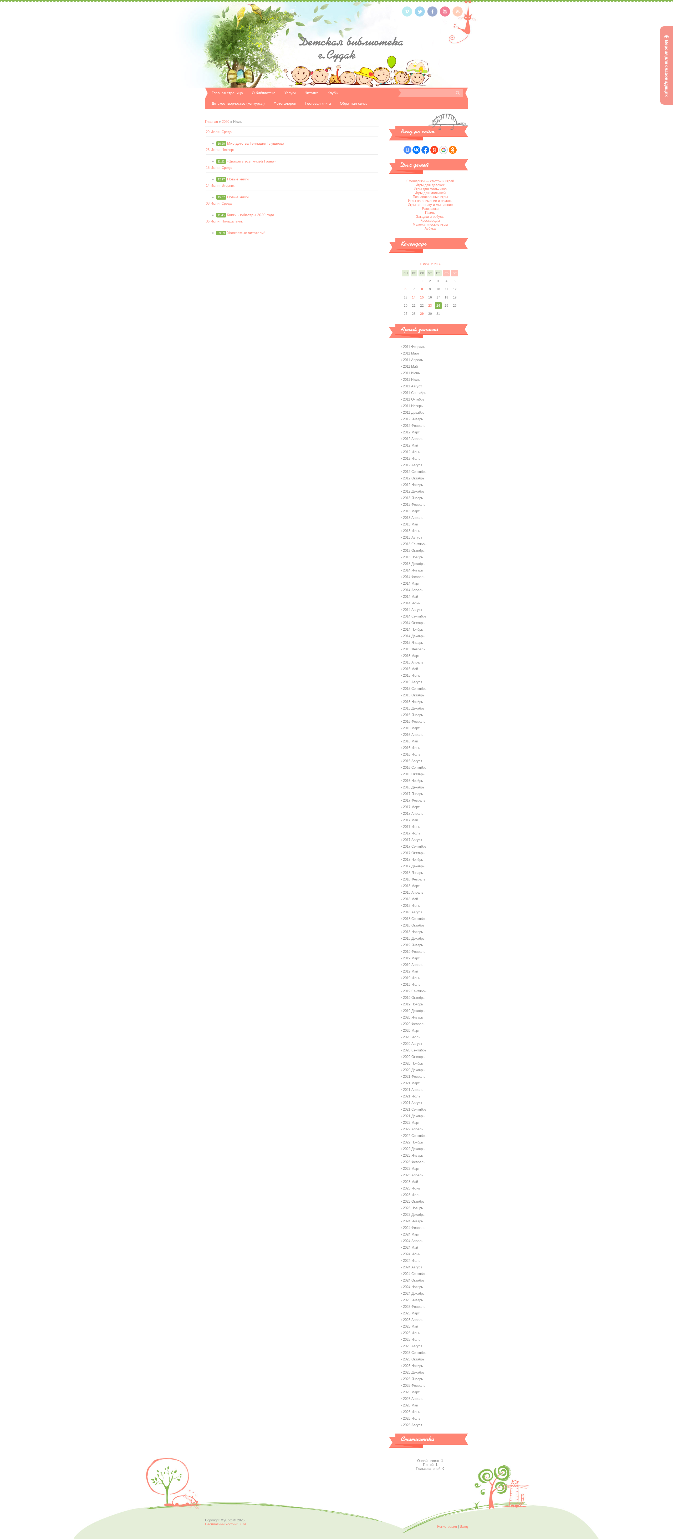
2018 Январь (413, 873)
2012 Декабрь (414, 491)
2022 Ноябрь (413, 1142)
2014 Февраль (414, 577)
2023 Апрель (413, 1175)
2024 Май (410, 1247)
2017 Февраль (414, 800)
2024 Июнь (411, 1254)
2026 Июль (411, 1418)
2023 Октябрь (414, 1201)
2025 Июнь (411, 1333)
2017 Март (411, 807)
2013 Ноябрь (413, 557)
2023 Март (411, 1169)
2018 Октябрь (414, 925)
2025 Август (412, 1346)
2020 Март (411, 1030)
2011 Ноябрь (413, 406)
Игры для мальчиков (430, 189)
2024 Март (411, 1234)
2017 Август (412, 840)
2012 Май (410, 445)
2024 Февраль (414, 1228)
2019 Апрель (413, 965)
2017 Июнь (411, 827)
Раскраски (430, 209)
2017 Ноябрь (413, 860)
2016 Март (411, 728)
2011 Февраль (414, 347)
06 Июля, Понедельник (224, 221)
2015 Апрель (413, 662)
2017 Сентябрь (414, 846)
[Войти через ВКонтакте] (416, 150)
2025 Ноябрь (413, 1366)
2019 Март (411, 958)
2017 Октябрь (414, 853)
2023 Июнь (411, 1188)
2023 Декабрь (414, 1215)
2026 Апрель (413, 1399)
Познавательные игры (430, 197)
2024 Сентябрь (414, 1274)
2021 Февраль (414, 1077)
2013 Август (412, 537)
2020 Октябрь (414, 1057)
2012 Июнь (411, 452)
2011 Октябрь (413, 399)
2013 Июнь (411, 531)
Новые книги (238, 179)
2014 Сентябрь (414, 616)
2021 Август (412, 1103)
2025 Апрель (413, 1320)
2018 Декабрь (414, 938)
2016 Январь (413, 715)
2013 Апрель (413, 518)
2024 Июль (411, 1261)
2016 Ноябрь (413, 781)
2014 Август (412, 610)
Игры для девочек (430, 185)
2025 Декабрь (414, 1372)
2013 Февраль (414, 505)
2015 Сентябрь (414, 689)
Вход (464, 1526)
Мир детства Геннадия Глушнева (255, 143)
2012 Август (412, 465)
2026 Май (410, 1405)
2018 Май (410, 899)
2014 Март (411, 583)
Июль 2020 (430, 264)
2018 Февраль (414, 879)
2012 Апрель (413, 439)
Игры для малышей (430, 193)
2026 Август (412, 1425)
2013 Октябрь (414, 551)
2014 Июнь (411, 603)
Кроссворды (430, 220)
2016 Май (410, 741)
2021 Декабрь (414, 1116)
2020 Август (412, 1044)
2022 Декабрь (414, 1149)
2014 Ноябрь (413, 629)
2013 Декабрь (414, 564)
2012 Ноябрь (413, 485)
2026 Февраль (414, 1386)
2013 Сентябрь (414, 544)
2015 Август (412, 682)
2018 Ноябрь (413, 932)
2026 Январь (413, 1379)
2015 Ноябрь (413, 702)
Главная (211, 122)
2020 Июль (411, 1037)
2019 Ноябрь (413, 1004)
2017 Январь (413, 794)
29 (422, 314)
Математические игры (430, 224)
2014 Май (410, 597)
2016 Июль (411, 754)
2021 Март (411, 1083)
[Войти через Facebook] (425, 150)
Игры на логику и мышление (430, 205)
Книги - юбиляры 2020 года (250, 215)
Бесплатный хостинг (221, 1524)
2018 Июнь (411, 906)
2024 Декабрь (414, 1293)
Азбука (430, 228)
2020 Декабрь (414, 1070)
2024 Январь (413, 1221)
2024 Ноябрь (413, 1287)
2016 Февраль (414, 721)
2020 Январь (413, 1017)
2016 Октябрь (414, 774)
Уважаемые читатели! (246, 233)
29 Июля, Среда (219, 132)
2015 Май (410, 669)
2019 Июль (411, 984)
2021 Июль (411, 1096)
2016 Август (412, 761)
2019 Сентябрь (414, 991)
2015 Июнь (411, 675)
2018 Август (412, 912)
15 (422, 297)
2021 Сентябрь (414, 1109)
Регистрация (447, 1526)
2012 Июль (411, 458)
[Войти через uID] (407, 150)
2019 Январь (413, 945)
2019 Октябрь (414, 998)
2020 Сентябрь (414, 1050)
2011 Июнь (411, 373)
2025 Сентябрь (414, 1353)
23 (430, 305)
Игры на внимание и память (430, 201)
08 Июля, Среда (219, 203)
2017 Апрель (413, 814)
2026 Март (411, 1392)
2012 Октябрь (414, 478)
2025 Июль (411, 1339)
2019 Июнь (411, 978)
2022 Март (411, 1123)
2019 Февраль (414, 952)
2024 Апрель (413, 1241)
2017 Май (410, 820)
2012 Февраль (414, 426)
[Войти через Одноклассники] (453, 150)
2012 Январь (413, 419)
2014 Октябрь (414, 623)
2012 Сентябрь (414, 472)
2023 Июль (411, 1195)
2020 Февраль (414, 1024)
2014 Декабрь (414, 636)
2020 (225, 122)
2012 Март (411, 432)
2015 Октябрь (414, 695)
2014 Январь (413, 570)
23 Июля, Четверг (220, 150)
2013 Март (411, 511)
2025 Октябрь (414, 1359)
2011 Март (411, 353)
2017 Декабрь (414, 866)
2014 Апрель (413, 590)
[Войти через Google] (443, 150)
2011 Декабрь (413, 412)
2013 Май (410, 524)
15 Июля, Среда (219, 168)
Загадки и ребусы (430, 217)
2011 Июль (411, 380)
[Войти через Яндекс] (434, 150)
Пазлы (430, 213)
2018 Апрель (413, 892)
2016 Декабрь (414, 787)
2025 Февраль (414, 1307)
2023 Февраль (414, 1162)
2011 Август (412, 386)
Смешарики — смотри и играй (430, 181)
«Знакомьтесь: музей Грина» (251, 161)
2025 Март (411, 1313)
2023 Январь (413, 1155)
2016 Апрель (413, 735)
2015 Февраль (414, 649)
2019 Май (410, 971)
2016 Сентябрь (414, 768)
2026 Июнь (411, 1412)
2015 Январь (413, 643)
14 (414, 297)
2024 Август (412, 1267)
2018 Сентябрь (414, 919)
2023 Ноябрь (413, 1208)
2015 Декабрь (414, 708)
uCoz (243, 1524)
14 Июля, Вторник (220, 186)
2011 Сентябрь (414, 393)
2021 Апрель (413, 1090)
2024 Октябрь (414, 1280)
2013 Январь (413, 498)
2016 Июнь (411, 748)
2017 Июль (411, 833)
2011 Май (410, 366)
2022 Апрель (413, 1129)
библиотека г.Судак (351, 48)
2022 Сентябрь (414, 1136)
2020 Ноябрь (413, 1063)
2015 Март (411, 656)
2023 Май (410, 1182)
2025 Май (410, 1326)
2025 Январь (413, 1300)
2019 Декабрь (414, 1011)
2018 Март (411, 886)
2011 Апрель (413, 360)
